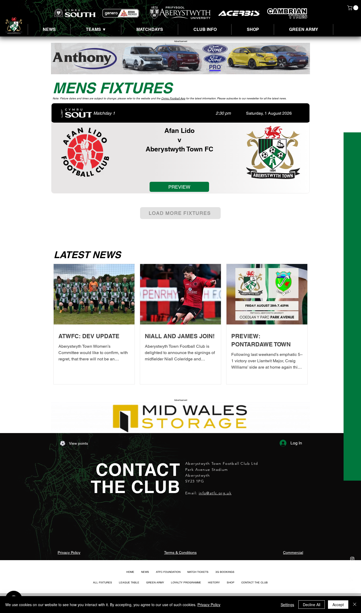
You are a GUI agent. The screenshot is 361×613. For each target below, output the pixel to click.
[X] (352, 569)
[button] (353, 7)
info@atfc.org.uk (215, 493)
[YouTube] (352, 590)
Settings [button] (287, 604)
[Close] (354, 604)
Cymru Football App (173, 98)
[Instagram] (352, 558)
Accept (338, 604)
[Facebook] (352, 580)
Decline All (311, 604)
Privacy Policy (208, 604)
